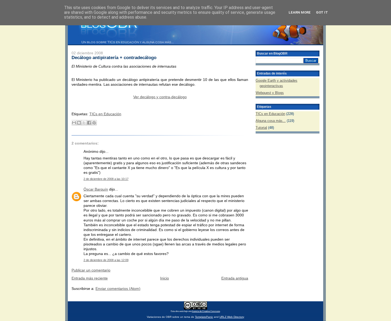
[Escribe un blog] (79, 122)
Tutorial (261, 128)
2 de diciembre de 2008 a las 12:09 (106, 260)
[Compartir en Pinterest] (94, 122)
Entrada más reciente (90, 278)
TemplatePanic (204, 316)
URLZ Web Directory (231, 316)
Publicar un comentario (91, 270)
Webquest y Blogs (270, 93)
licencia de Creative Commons (206, 311)
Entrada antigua (234, 278)
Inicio (164, 278)
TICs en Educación (105, 114)
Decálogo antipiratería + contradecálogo (114, 57)
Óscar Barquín (96, 189)
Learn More (300, 12)
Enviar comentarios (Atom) (117, 288)
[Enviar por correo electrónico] (74, 122)
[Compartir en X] (84, 122)
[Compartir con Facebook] (89, 122)
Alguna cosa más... (271, 121)
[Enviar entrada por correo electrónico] (72, 105)
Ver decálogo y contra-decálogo (160, 97)
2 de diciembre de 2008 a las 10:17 (106, 178)
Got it (322, 12)
